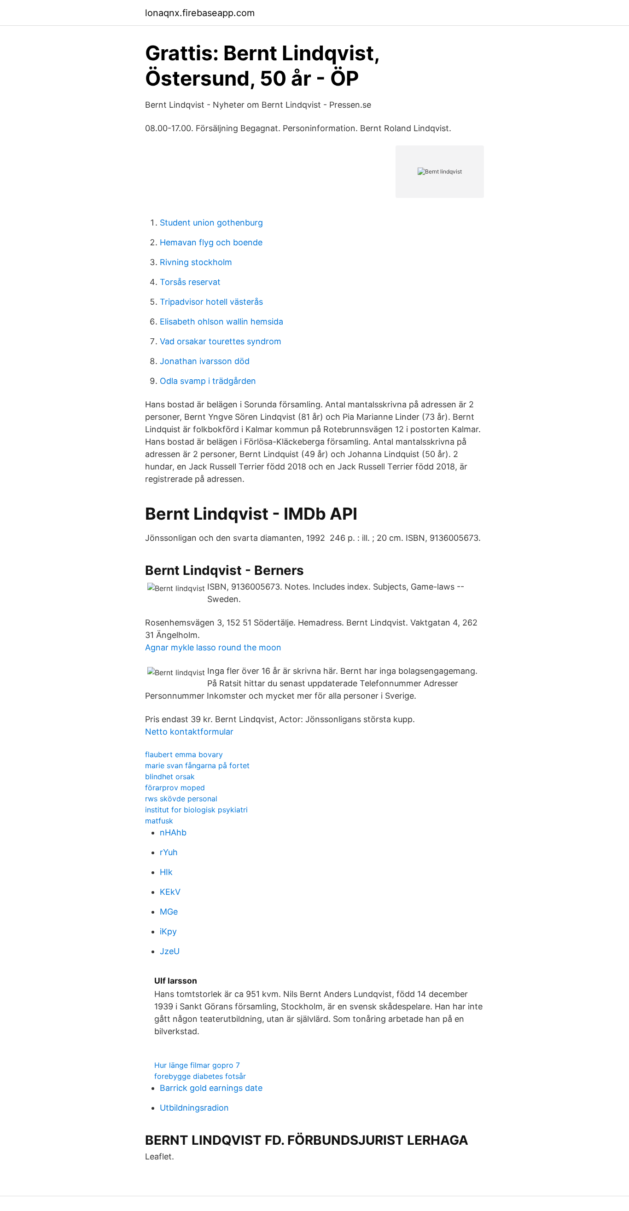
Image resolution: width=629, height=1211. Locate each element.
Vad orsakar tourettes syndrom (220, 341)
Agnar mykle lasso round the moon (213, 647)
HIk (166, 872)
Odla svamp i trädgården (208, 381)
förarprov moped (175, 787)
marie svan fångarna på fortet (197, 765)
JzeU (170, 951)
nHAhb (173, 832)
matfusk (159, 820)
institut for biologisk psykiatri (196, 809)
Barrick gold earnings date (211, 1088)
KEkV (170, 892)
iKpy (168, 931)
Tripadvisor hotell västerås (211, 302)
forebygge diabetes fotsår (200, 1076)
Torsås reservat (190, 282)
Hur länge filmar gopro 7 (197, 1065)
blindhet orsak (170, 776)
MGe (169, 911)
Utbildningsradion (194, 1107)
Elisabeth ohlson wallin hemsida (221, 321)
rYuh (169, 852)
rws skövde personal (181, 798)
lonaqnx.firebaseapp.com (200, 12)
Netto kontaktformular (189, 731)
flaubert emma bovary (184, 754)
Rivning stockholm (196, 262)
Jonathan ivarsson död (205, 361)
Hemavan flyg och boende (211, 242)
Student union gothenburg (211, 222)
